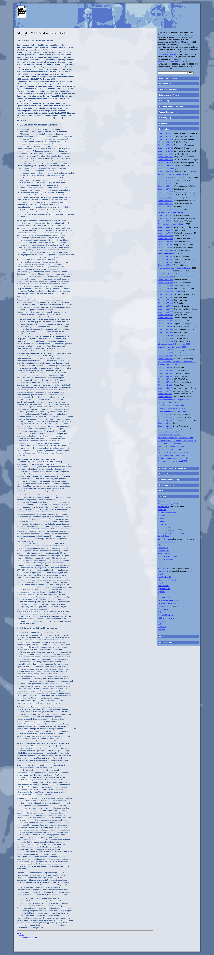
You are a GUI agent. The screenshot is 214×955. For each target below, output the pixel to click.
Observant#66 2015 (165, 192)
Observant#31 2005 (165, 315)
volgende (20, 935)
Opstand (161, 594)
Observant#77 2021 (165, 154)
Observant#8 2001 (165, 394)
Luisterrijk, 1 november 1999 (169, 432)
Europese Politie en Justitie (168, 556)
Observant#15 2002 (165, 373)
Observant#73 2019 (165, 166)
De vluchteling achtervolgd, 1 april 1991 (173, 458)
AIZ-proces (162, 516)
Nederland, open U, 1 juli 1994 (170, 449)
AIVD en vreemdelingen (167, 513)
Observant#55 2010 (165, 230)
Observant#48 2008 (165, 250)
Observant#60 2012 (165, 209)
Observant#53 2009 (165, 236)
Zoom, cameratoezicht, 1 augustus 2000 (173, 400)
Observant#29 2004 (165, 321)
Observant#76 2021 (165, 157)
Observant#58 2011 (165, 218)
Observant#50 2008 (165, 245)
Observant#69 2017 (165, 183)
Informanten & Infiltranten (168, 580)
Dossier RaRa (163, 551)
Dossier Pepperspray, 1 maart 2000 (172, 411)
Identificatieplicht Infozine (167, 253)
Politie (160, 612)
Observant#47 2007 (165, 256)
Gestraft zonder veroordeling (169, 291)
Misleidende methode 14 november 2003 (174, 344)
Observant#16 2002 (165, 370)
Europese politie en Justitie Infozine (172, 224)
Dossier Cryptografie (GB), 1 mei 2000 (173, 408)
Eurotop (161, 565)
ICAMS (160, 574)
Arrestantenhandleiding (167, 169)
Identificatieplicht (164, 577)
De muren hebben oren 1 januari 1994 (173, 452)
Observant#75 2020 (165, 160)
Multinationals (163, 586)
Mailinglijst (164, 491)
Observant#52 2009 (165, 239)
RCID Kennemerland (166, 618)
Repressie (162, 621)
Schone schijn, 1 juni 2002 (168, 364)
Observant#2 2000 (165, 426)
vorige (19, 933)
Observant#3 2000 (165, 423)
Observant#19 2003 (165, 356)
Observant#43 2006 (165, 277)
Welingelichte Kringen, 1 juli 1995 (171, 446)
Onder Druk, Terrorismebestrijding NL (172, 274)
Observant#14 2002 (165, 376)
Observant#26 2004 (165, 329)
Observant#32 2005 (165, 312)
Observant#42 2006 (165, 280)
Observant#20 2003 (165, 353)
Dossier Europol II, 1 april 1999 (170, 435)
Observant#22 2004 (165, 341)
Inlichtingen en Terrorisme (170, 95)
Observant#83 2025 (165, 136)
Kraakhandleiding (166, 485)
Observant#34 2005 (165, 306)
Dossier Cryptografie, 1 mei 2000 (171, 406)
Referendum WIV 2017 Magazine (172, 468)
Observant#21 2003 (165, 350)
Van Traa (161, 630)
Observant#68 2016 (165, 186)
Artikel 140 (162, 518)
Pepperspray (163, 609)
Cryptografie (162, 530)
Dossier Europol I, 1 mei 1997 (169, 443)
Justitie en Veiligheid (168, 89)
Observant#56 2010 (165, 227)
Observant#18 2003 (165, 359)
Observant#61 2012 (165, 206)
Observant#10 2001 (165, 388)
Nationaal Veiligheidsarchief (171, 106)
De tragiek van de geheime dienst (171, 533)
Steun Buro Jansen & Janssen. (170, 62)
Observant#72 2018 (165, 171)
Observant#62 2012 (165, 204)
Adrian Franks (163, 507)
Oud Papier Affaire (165, 597)
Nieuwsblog (164, 101)
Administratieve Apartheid (168, 504)
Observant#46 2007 (165, 259)
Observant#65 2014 (165, 195)
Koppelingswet (163, 568)
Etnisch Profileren (165, 554)
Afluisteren (162, 510)
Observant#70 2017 (165, 180)
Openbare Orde (164, 589)
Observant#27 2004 (165, 327)
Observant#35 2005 (165, 303)
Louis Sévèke (163, 571)
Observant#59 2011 (165, 215)
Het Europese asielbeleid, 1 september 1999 (175, 438)
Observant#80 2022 (165, 145)
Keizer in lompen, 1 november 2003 (172, 347)
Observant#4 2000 (165, 420)
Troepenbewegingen (168, 112)
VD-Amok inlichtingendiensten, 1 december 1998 (177, 441)
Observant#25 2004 (165, 332)
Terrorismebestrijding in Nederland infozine (174, 268)
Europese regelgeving (166, 559)
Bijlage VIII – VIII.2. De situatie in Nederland (41, 33)
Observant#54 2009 (165, 233)
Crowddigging (165, 118)
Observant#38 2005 (165, 294)
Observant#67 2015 (165, 189)
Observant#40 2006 (165, 285)
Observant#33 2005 (165, 309)
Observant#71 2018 (165, 177)
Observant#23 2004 (165, 338)
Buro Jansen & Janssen (167, 54)
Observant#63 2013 (165, 201)
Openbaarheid (165, 84)
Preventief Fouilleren (166, 615)
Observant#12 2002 (165, 382)
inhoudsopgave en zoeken (27, 938)
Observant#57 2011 (165, 221)
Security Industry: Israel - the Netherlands (174, 212)
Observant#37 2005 (165, 297)
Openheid (161, 592)
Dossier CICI (163, 548)
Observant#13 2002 (165, 379)
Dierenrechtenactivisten (167, 542)
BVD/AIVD (162, 524)
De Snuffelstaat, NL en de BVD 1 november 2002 (177, 362)
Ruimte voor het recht (166, 271)
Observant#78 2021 (165, 151)
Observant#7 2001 (165, 397)
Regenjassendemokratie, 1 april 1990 (172, 461)
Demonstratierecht (165, 539)
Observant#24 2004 (165, 335)
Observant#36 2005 (165, 300)
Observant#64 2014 (165, 198)
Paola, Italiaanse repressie (168, 600)
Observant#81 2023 (165, 142)
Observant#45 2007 (165, 262)
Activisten (161, 501)
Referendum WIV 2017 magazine (171, 174)
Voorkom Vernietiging (168, 474)
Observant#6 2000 (165, 414)
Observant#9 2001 (165, 391)
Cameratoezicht (164, 527)
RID (159, 624)
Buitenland (162, 521)
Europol (161, 562)
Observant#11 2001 (165, 385)
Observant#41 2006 (165, 283)
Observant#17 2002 (165, 367)
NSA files (163, 123)
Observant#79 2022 (165, 148)
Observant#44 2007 (165, 265)
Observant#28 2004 (165, 324)
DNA (159, 545)
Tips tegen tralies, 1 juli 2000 (169, 403)
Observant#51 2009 (165, 242)
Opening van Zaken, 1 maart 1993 (171, 455)
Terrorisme (162, 627)
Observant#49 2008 (165, 248)
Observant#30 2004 (165, 318)
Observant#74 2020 (165, 163)
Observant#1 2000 (165, 429)
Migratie (161, 583)
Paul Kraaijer (163, 606)
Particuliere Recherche (167, 603)
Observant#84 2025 (165, 133)
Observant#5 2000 (165, 417)
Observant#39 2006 (165, 288)
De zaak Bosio (163, 536)
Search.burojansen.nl (168, 78)
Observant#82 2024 (165, 139)
